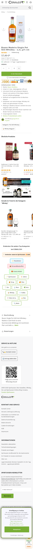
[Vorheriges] (3, 28)
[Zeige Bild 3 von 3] (18, 41)
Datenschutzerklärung (8, 419)
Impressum (4, 431)
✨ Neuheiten (16, 261)
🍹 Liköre (24, 277)
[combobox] (13, 8)
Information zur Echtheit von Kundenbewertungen (10, 416)
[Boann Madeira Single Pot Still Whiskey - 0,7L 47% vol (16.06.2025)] (16, 29)
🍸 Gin (6, 287)
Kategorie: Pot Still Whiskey (11, 125)
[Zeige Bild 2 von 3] (16, 41)
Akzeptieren (17, 529)
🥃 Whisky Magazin (8, 129)
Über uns (4, 459)
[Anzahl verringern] (3, 68)
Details (28, 546)
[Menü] (2, 2)
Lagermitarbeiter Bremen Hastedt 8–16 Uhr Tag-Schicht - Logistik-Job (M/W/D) (16, 463)
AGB (2, 428)
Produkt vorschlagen (7, 450)
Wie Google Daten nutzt (16, 523)
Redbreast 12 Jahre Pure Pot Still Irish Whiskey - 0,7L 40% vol (10, 166)
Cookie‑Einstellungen (7, 425)
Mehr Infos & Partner (16, 521)
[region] (16, 29)
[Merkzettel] (6, 2)
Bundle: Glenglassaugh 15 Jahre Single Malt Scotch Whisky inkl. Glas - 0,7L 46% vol (10, 232)
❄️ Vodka (22, 293)
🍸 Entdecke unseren (16, 254)
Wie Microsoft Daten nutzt (16, 525)
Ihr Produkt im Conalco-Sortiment (11, 456)
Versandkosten (15, 59)
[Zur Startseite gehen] (16, 2)
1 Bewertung (15, 52)
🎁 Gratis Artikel (16, 271)
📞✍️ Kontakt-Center (9, 352)
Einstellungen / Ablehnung (17, 535)
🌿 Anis (26, 287)
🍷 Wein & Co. (11, 298)
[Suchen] (29, 8)
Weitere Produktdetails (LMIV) (12, 116)
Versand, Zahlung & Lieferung (10, 412)
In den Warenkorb (16, 74)
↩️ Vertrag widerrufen (9, 358)
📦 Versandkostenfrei (17, 266)
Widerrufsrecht (6, 422)
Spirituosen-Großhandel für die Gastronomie (15, 453)
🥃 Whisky (11, 293)
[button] (29, 539)
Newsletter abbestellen (8, 444)
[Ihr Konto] (27, 2)
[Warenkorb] (30, 2)
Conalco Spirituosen (7, 392)
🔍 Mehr (16, 303)
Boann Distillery (12, 87)
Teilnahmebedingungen (8, 447)
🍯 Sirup (11, 282)
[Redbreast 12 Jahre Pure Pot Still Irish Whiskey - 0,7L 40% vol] (11, 151)
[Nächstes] (29, 28)
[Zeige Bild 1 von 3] (14, 41)
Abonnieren (7, 496)
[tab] (16, 320)
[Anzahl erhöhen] (14, 68)
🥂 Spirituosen (11, 277)
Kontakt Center (6, 409)
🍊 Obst (21, 282)
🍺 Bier (23, 298)
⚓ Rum (16, 287)
